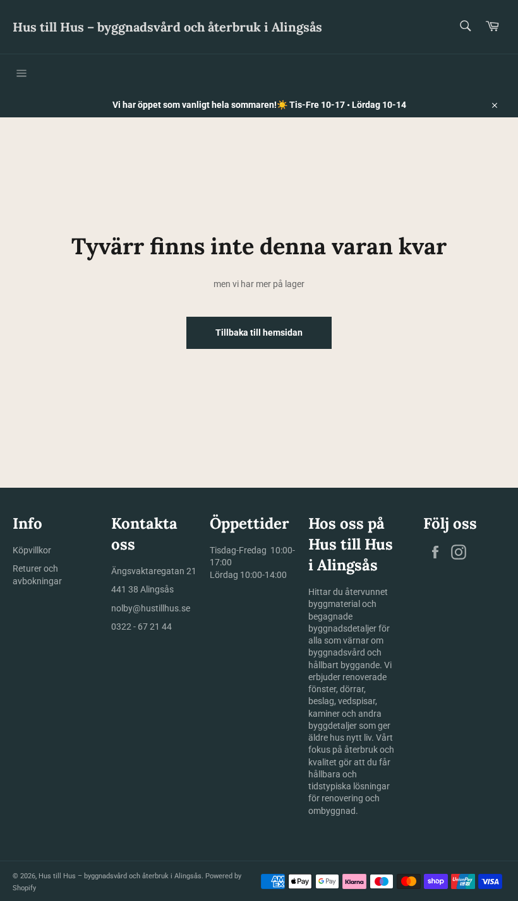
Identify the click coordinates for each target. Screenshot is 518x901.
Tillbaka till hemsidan (259, 332)
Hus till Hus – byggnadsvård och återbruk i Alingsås (167, 27)
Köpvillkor (32, 550)
